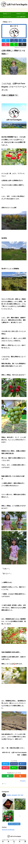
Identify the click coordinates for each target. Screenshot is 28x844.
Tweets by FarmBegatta (8, 829)
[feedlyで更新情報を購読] (8, 775)
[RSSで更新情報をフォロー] (20, 775)
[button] (25, 407)
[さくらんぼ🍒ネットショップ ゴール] (8, 816)
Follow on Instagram (15, 823)
